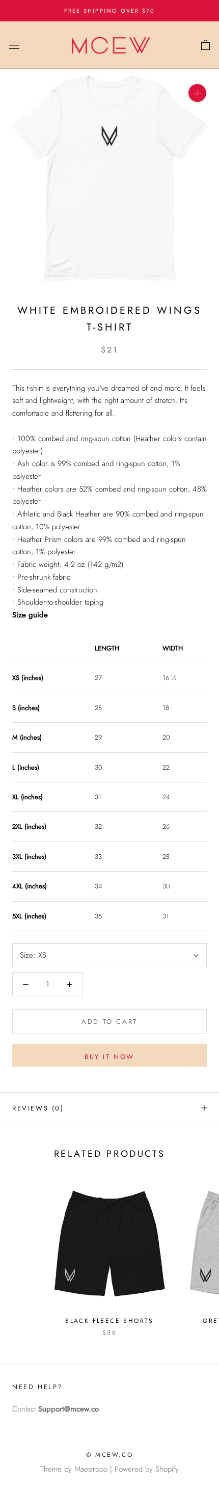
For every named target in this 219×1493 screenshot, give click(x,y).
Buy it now (109, 1057)
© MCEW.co (109, 1454)
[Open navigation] (14, 45)
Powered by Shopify (147, 1469)
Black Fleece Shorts (109, 1320)
